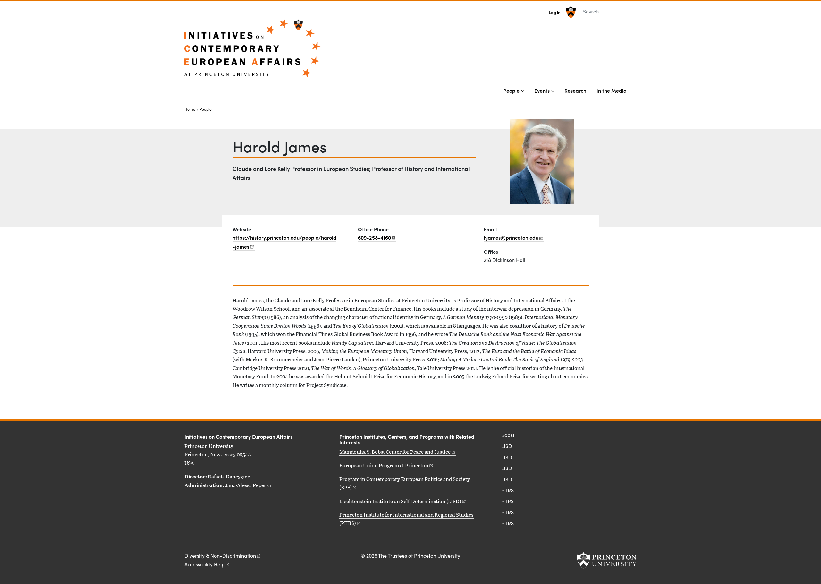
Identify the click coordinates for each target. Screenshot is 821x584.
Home (189, 109)
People (511, 90)
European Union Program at (383, 465)
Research (575, 90)
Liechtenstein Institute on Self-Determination (400, 501)
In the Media (612, 90)
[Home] (252, 50)
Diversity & (220, 555)
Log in (555, 12)
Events (542, 90)
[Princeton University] (570, 12)
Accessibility (204, 564)
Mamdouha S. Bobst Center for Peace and (395, 451)
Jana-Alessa (245, 485)
